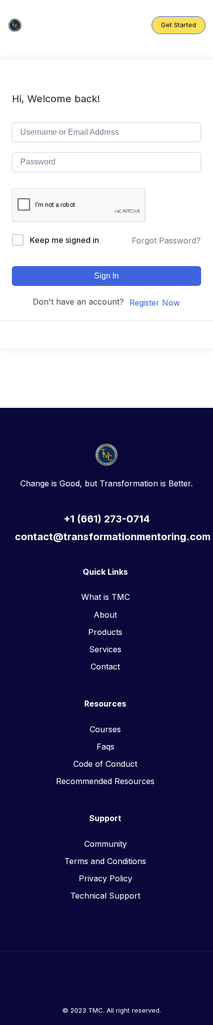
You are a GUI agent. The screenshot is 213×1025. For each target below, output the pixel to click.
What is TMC (105, 597)
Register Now (154, 303)
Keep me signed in (64, 240)
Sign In (106, 276)
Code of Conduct (105, 764)
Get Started (178, 25)
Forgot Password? (166, 240)
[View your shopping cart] (135, 25)
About (105, 615)
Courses (105, 729)
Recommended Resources (105, 781)
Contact (105, 666)
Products (105, 632)
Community (105, 844)
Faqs (105, 746)
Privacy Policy (105, 878)
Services (105, 649)
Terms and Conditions (105, 861)
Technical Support (105, 896)
